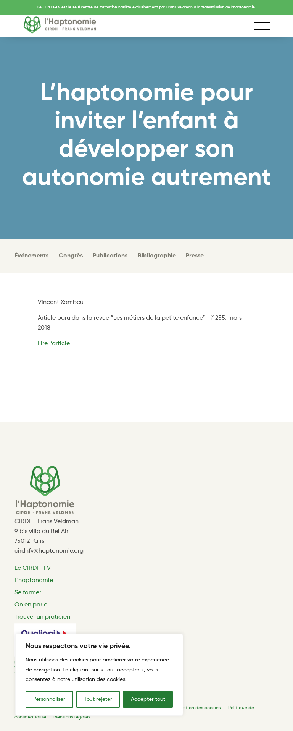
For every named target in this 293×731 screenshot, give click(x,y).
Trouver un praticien (42, 617)
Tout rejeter (98, 699)
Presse (195, 256)
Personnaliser (49, 699)
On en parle (30, 605)
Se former (27, 593)
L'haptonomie (33, 580)
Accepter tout (148, 699)
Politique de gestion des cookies (186, 708)
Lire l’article (54, 344)
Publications (110, 256)
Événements (31, 256)
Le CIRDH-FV (32, 568)
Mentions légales (71, 717)
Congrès (71, 256)
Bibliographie (157, 256)
